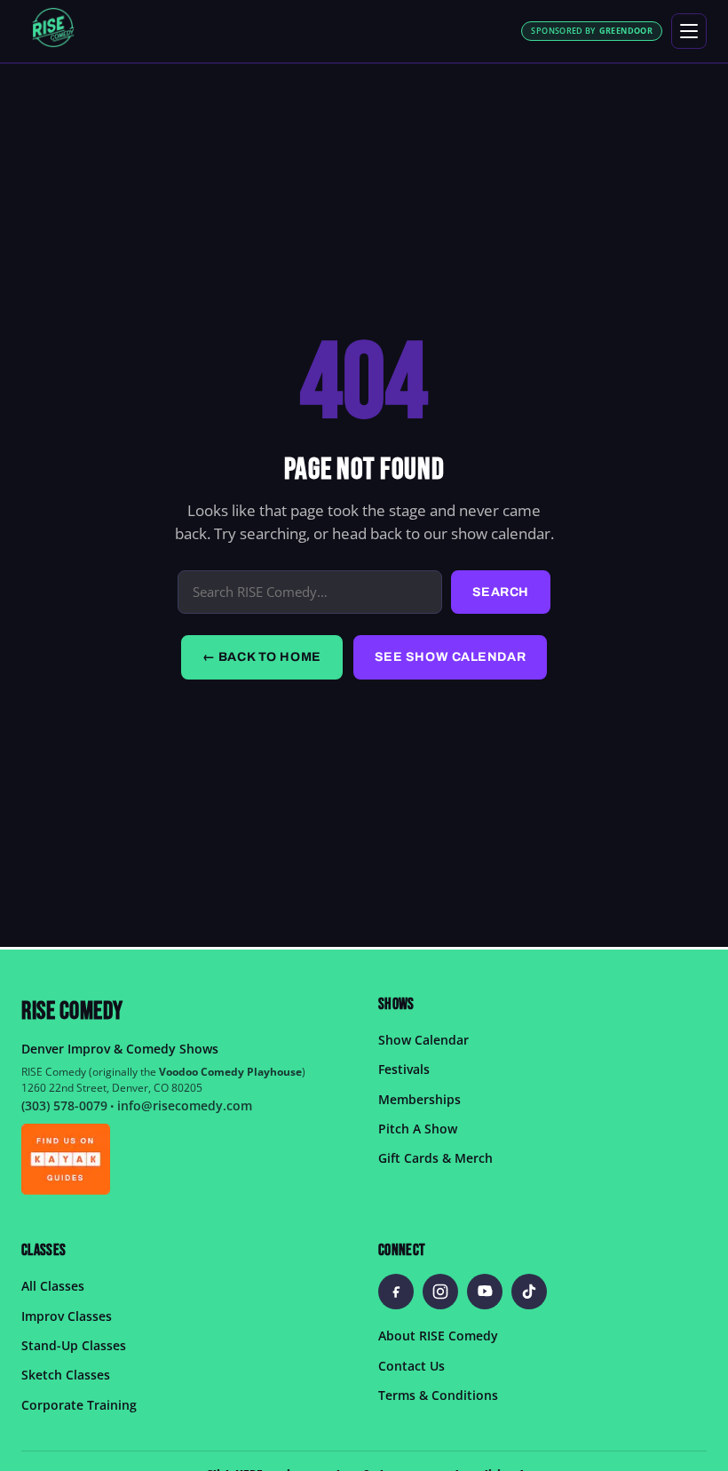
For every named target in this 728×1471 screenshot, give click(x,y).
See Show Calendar (450, 657)
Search (500, 592)
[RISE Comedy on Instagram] (440, 1291)
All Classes (52, 1285)
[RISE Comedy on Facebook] (396, 1291)
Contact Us (411, 1364)
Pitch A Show (417, 1128)
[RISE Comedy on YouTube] (484, 1291)
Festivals (404, 1069)
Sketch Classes (65, 1374)
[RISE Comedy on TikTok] (529, 1291)
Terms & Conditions (438, 1395)
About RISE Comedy (438, 1335)
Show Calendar (423, 1038)
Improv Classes (66, 1315)
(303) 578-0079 (64, 1105)
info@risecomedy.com (184, 1105)
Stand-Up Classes (73, 1345)
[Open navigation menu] (689, 31)
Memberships (419, 1098)
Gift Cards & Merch (435, 1157)
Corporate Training (79, 1403)
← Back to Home (261, 657)
